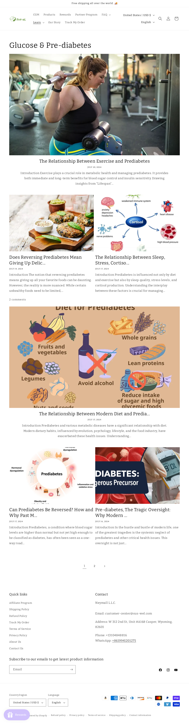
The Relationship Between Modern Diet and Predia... (94, 413)
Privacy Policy (18, 635)
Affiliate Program (20, 603)
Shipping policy (117, 715)
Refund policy (58, 715)
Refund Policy (18, 616)
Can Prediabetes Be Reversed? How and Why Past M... (51, 512)
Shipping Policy (19, 609)
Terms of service (96, 715)
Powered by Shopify (36, 715)
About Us (15, 641)
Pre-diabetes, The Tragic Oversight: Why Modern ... (133, 512)
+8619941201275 (124, 640)
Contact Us (16, 648)
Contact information (140, 715)
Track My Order (19, 622)
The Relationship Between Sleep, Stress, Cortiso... (130, 260)
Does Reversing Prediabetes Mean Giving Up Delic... (45, 260)
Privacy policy (77, 715)
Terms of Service (20, 629)
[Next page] (104, 566)
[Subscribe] (71, 669)
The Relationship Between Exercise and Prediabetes (94, 161)
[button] (105, 15)
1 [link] (84, 566)
